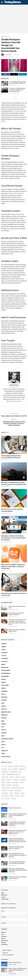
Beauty (16, 766)
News (2, 721)
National (4, 718)
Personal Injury (5, 787)
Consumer (4, 652)
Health (3, 694)
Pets (2, 727)
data (20, 771)
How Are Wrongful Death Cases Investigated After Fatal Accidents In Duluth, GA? (17, 855)
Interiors (4, 700)
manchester (15, 782)
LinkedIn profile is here (15, 401)
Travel (3, 753)
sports (22, 793)
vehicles (7, 798)
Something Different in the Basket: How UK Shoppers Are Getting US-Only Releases (17, 823)
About (2, 893)
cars (9, 769)
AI (2, 766)
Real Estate (17, 790)
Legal (3, 703)
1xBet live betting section (8, 954)
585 (19, 85)
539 (17, 609)
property (11, 790)
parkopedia (15, 785)
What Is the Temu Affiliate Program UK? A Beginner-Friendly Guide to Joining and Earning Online (13, 566)
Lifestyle (4, 709)
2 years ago (11, 633)
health (3, 779)
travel (22, 795)
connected (22, 769)
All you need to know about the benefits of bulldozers (16, 613)
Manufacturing (6, 712)
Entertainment (5, 670)
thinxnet (11, 795)
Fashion (3, 679)
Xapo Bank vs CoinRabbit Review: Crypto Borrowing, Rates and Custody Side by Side (17, 90)
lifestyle (8, 782)
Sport (3, 741)
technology (4, 795)
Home (2, 36)
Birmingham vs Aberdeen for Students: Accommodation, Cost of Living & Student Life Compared (13, 538)
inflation (9, 779)
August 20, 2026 (13, 85)
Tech (2, 747)
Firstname (3, 917)
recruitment (5, 793)
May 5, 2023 (16, 54)
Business (7, 36)
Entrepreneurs (5, 673)
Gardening (4, 691)
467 (19, 93)
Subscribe (4, 929)
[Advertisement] (14, 19)
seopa (11, 793)
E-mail (2, 911)
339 (10, 570)
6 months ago (12, 609)
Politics (3, 729)
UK (2, 798)
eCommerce (4, 658)
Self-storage (16, 111)
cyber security (13, 771)
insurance (15, 779)
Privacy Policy (5, 899)
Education (4, 661)
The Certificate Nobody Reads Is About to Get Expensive (16, 847)
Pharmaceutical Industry (17, 787)
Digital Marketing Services (13, 774)
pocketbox (4, 790)
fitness (23, 777)
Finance (3, 682)
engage (12, 777)
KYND (3, 782)
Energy (3, 664)
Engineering (4, 667)
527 (10, 513)
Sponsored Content (7, 738)
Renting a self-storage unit (15, 193)
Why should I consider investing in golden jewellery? (17, 630)
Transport (4, 750)
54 (16, 633)
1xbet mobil (4, 952)
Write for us (4, 895)
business (4, 769)
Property (4, 732)
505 (16, 626)
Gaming (3, 688)
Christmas (15, 769)
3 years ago (11, 616)
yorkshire (13, 798)
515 (10, 597)
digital (3, 774)
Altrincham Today (19, 399)
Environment (5, 676)
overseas (9, 785)
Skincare (17, 793)
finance (17, 777)
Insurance (4, 697)
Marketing (4, 715)
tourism (17, 795)
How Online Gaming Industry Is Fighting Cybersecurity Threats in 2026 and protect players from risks (17, 840)
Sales (3, 735)
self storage (18, 214)
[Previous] (12, 98)
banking (11, 766)
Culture (3, 655)
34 (16, 616)
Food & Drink (5, 685)
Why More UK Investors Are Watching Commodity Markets (17, 877)
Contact (3, 897)
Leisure (3, 706)
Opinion (3, 724)
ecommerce (5, 777)
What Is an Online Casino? (15, 808)
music (21, 782)
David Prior (8, 54)
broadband (22, 766)
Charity (3, 649)
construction (5, 771)
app (6, 766)
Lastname (3, 923)
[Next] (15, 98)
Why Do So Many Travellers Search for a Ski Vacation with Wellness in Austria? (18, 815)
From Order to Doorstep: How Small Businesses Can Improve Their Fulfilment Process (17, 832)
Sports (3, 744)
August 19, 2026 (5, 570)
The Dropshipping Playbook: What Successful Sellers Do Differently (17, 82)
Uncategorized (5, 756)
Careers (3, 646)
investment (22, 779)
